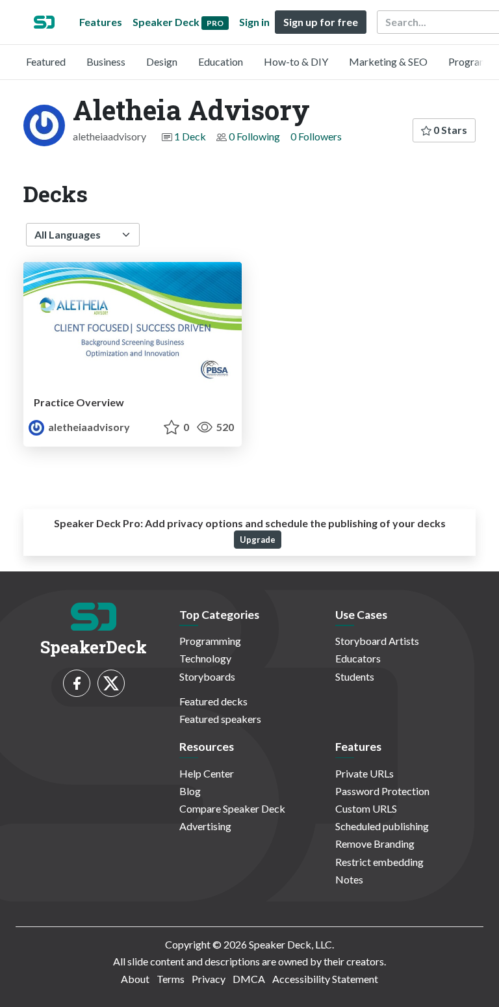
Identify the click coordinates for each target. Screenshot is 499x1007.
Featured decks (213, 701)
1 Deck (190, 136)
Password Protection (382, 791)
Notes (349, 879)
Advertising (205, 826)
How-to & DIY (296, 61)
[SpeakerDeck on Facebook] (76, 683)
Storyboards (207, 676)
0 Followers (316, 136)
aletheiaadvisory (88, 427)
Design (161, 61)
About (135, 979)
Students (354, 676)
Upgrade (257, 539)
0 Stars (449, 130)
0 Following (254, 136)
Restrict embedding (379, 862)
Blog (190, 791)
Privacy (208, 979)
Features (100, 22)
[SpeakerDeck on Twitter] (111, 683)
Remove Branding (375, 843)
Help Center (206, 773)
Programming (210, 640)
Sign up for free (320, 22)
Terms (171, 979)
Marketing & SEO (388, 61)
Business (105, 61)
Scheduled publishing (382, 826)
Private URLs (364, 773)
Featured (46, 61)
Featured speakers (220, 719)
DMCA (249, 979)
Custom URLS (366, 808)
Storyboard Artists (377, 640)
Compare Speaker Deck (232, 808)
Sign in (254, 22)
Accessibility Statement (325, 979)
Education (220, 61)
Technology (205, 658)
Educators (358, 658)
